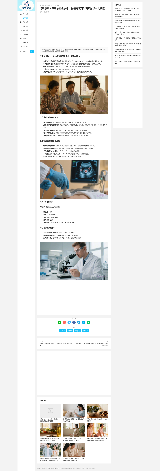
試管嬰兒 (77, 331)
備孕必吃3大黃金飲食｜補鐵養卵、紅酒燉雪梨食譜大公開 (50, 420)
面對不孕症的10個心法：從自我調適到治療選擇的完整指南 (127, 33)
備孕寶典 (24, 18)
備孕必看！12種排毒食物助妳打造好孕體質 (97, 420)
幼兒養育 (24, 42)
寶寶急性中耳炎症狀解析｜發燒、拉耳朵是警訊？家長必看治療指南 (92, 344)
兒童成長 (24, 46)
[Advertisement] (74, 30)
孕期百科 (24, 26)
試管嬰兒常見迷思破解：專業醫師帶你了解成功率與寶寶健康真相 (128, 45)
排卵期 (70, 331)
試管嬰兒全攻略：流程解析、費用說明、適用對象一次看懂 (56, 344)
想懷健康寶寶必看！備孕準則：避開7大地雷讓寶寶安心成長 (73, 459)
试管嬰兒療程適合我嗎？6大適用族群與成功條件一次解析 (127, 21)
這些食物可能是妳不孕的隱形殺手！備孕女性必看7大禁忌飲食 (50, 439)
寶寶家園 (26, 5)
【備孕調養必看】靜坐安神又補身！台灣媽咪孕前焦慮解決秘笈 (73, 439)
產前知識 (24, 30)
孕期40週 (24, 22)
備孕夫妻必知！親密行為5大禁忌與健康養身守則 (127, 62)
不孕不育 (62, 331)
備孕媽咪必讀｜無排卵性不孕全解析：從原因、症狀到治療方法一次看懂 (127, 10)
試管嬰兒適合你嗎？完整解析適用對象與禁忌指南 (128, 39)
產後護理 (24, 34)
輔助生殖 (85, 331)
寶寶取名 (24, 38)
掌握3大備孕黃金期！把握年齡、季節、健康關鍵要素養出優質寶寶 (50, 459)
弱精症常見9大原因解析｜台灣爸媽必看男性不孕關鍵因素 (127, 15)
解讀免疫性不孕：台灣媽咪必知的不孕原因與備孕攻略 (128, 56)
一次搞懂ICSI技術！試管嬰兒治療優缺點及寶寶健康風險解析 (128, 27)
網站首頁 (24, 14)
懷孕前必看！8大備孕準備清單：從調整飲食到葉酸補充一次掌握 (97, 439)
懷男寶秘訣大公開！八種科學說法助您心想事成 (73, 420)
